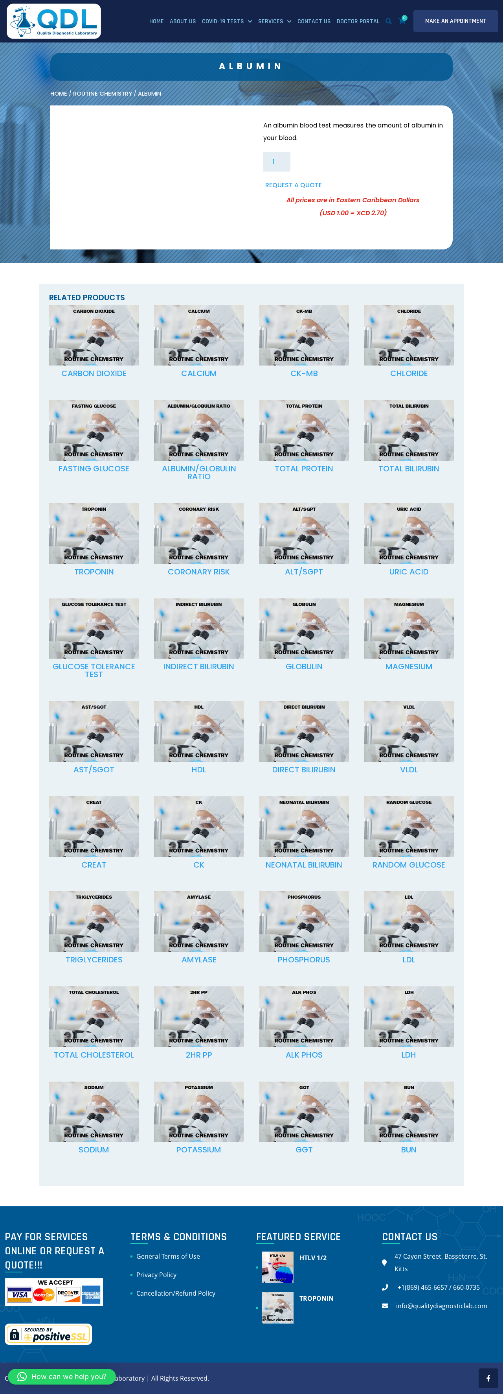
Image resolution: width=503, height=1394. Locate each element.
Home (156, 21)
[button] (62, 1377)
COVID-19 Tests (223, 21)
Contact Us (314, 21)
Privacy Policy (156, 1274)
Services (270, 21)
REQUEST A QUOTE (293, 185)
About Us (183, 21)
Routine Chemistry (102, 94)
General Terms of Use (168, 1256)
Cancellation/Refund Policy (175, 1293)
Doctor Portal (358, 21)
